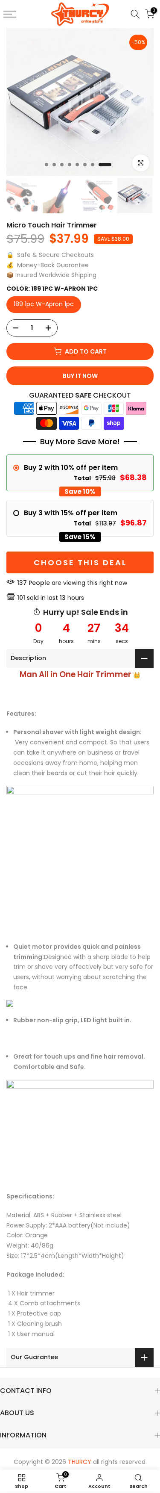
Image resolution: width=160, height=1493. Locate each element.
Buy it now (80, 376)
